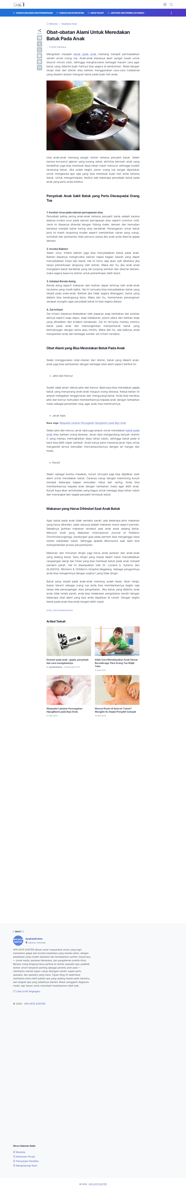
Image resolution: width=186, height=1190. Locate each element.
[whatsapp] (39, 49)
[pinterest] (39, 61)
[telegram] (39, 55)
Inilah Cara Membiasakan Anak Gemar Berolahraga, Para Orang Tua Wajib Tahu (116, 663)
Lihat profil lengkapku (27, 991)
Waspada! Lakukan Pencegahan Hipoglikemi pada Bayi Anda (93, 422)
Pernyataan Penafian (27, 1161)
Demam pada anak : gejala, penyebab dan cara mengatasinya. (67, 661)
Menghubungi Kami (26, 1165)
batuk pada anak (86, 54)
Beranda (20, 1152)
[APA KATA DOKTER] (18, 4)
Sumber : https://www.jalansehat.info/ (59, 610)
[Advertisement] (93, 748)
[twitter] (39, 44)
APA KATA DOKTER (34, 1003)
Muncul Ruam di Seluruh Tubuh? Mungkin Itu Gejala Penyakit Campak (115, 710)
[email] (39, 67)
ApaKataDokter (34, 938)
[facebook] (39, 38)
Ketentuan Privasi (25, 1156)
